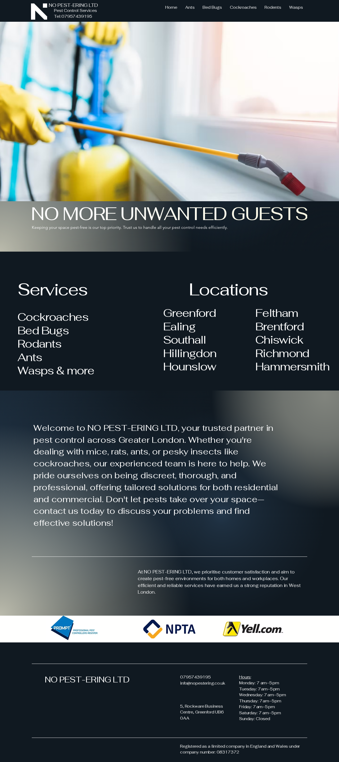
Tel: (58, 16)
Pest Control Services (75, 10)
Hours (245, 677)
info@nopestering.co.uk (202, 683)
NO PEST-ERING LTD (73, 5)
